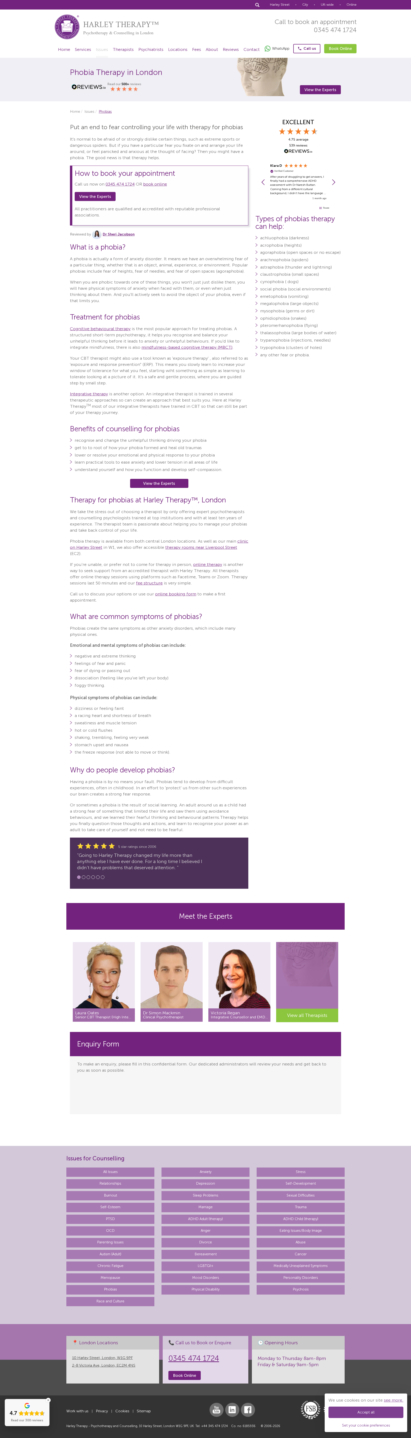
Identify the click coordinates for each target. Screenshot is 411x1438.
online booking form (175, 594)
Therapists (123, 49)
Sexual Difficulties (301, 1333)
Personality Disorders (300, 1415)
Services (83, 49)
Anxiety (205, 1310)
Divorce (205, 1380)
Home (64, 49)
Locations (177, 49)
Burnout (110, 1333)
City (305, 5)
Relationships (110, 1322)
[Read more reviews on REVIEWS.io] (298, 151)
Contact (252, 49)
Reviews (231, 49)
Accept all (366, 1412)
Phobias (110, 1427)
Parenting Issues (110, 1380)
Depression (205, 1322)
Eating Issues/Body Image (300, 1369)
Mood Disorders (205, 1415)
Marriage (205, 1345)
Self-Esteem (110, 1345)
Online (352, 5)
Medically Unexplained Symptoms (301, 1404)
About (212, 49)
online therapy (207, 564)
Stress (301, 1310)
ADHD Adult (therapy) (205, 1357)
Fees (196, 49)
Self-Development (301, 1322)
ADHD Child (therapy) (300, 1357)
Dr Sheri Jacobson (119, 234)
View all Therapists (307, 1015)
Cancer (301, 1392)
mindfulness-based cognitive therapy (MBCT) (187, 347)
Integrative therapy (89, 394)
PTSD (110, 1357)
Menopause (110, 1415)
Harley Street (279, 5)
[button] (263, 182)
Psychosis (301, 1427)
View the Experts (320, 89)
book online (155, 184)
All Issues (110, 1310)
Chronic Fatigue (110, 1404)
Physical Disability (205, 1427)
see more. (393, 1400)
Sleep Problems (205, 1333)
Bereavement (206, 1392)
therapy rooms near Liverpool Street (201, 547)
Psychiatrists (150, 49)
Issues (102, 49)
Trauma (301, 1345)
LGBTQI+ (206, 1404)
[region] (298, 182)
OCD (110, 1369)
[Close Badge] (48, 1400)
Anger (205, 1369)
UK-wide (327, 5)
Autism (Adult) (110, 1392)
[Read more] (104, 975)
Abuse (301, 1380)
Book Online (340, 48)
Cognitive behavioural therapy (100, 328)
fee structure (149, 583)
